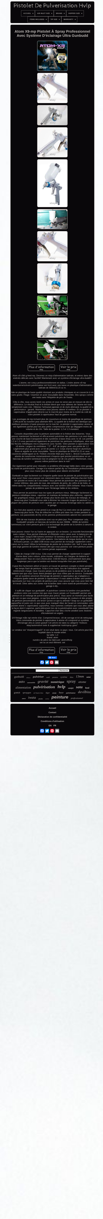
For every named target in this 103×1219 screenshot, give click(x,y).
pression (55, 677)
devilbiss (84, 692)
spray (71, 681)
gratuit (17, 692)
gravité (43, 681)
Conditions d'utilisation (52, 721)
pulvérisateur (70, 693)
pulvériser (38, 676)
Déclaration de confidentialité (52, 717)
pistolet (40, 699)
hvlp (61, 686)
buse (61, 692)
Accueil (52, 708)
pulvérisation (44, 687)
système (63, 677)
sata (79, 687)
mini (88, 677)
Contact (52, 712)
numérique (57, 681)
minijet (54, 693)
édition (28, 677)
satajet (70, 688)
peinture (60, 697)
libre (71, 677)
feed (87, 687)
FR (54, 725)
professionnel (77, 698)
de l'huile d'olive (38, 693)
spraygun (27, 692)
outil (48, 677)
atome (82, 681)
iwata (32, 697)
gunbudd (19, 676)
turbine (47, 699)
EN (50, 725)
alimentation (23, 687)
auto (22, 681)
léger (48, 693)
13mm (80, 676)
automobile (31, 682)
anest (24, 698)
